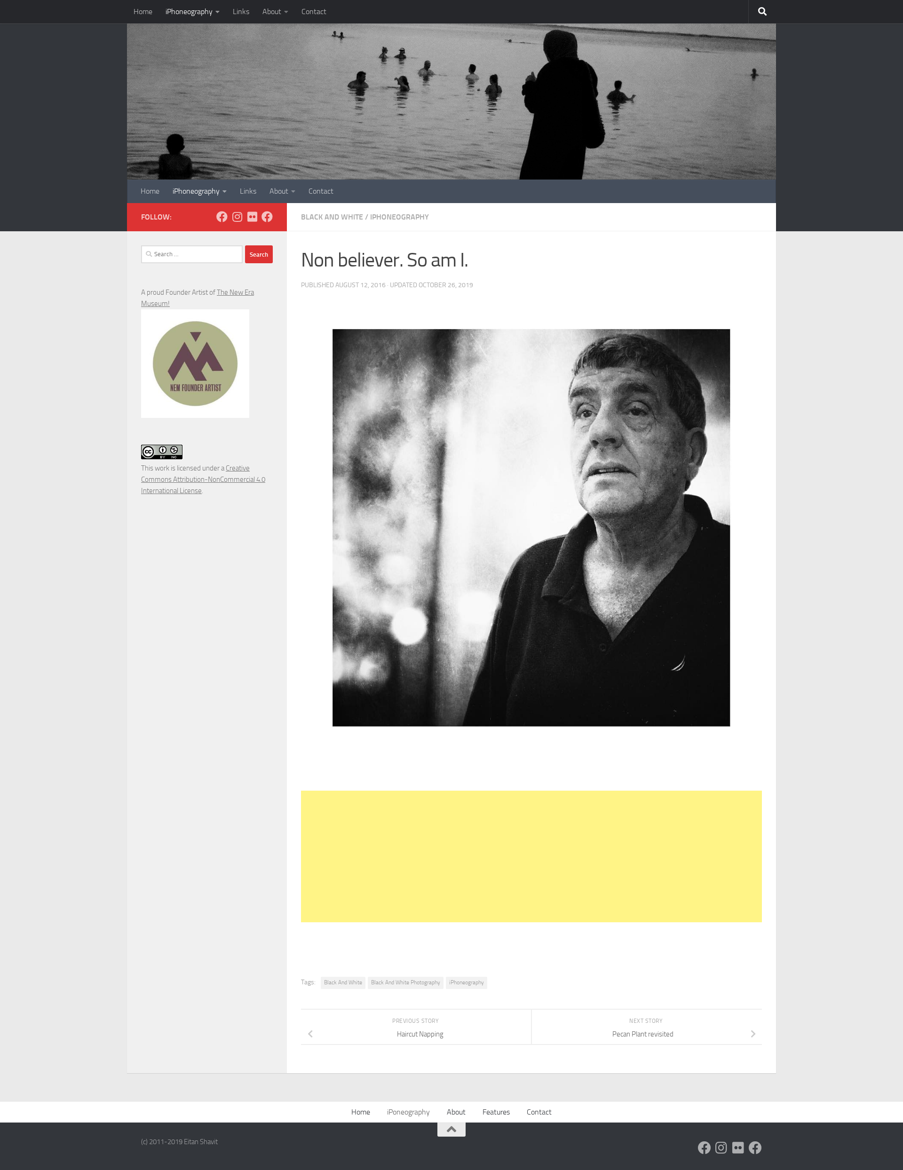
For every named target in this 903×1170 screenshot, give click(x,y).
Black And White (332, 216)
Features (496, 1111)
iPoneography (408, 1111)
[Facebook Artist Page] (267, 216)
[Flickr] (252, 216)
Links (241, 11)
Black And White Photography (405, 982)
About (271, 11)
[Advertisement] (531, 856)
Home (143, 11)
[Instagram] (237, 216)
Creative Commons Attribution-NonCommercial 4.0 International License (203, 479)
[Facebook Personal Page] (222, 216)
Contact (313, 11)
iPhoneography (189, 11)
